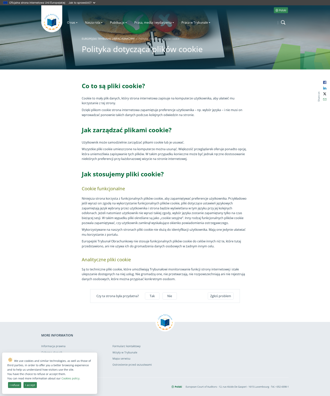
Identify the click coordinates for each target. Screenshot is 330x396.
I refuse (14, 385)
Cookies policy (70, 378)
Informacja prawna (53, 346)
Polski (282, 10)
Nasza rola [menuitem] (92, 22)
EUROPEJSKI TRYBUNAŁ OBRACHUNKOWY (108, 38)
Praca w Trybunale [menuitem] (194, 22)
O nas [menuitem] (71, 22)
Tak (152, 296)
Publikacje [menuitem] (117, 22)
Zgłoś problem (220, 296)
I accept (30, 385)
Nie (169, 296)
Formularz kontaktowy (126, 346)
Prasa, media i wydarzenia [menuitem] (153, 22)
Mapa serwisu (121, 358)
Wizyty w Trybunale (124, 352)
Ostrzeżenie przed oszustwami (132, 364)
